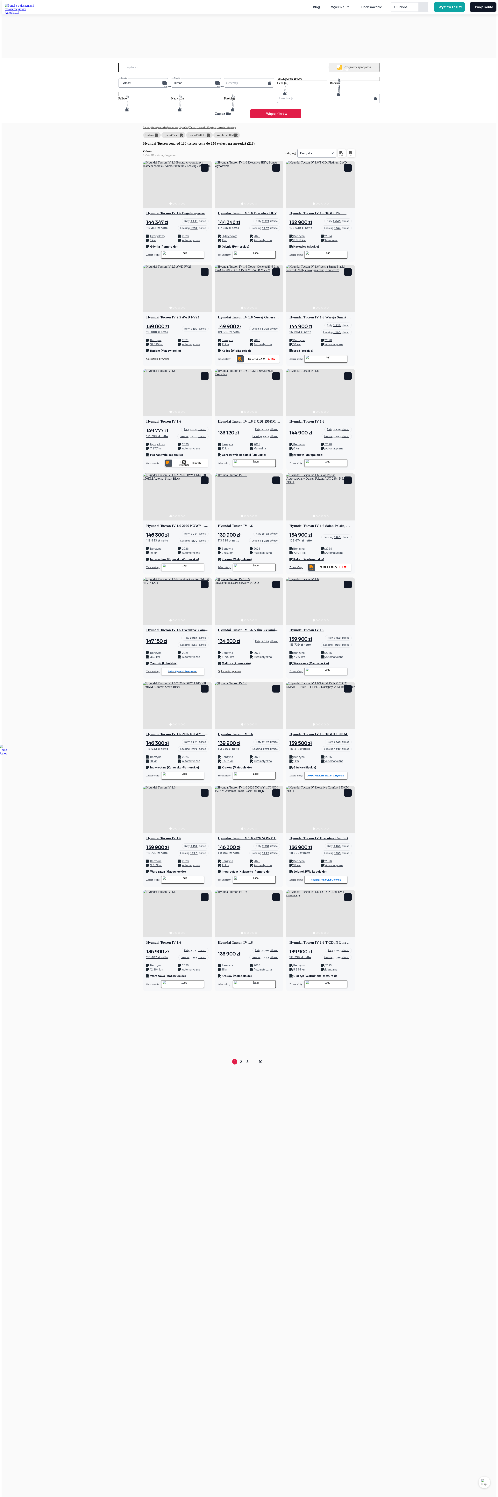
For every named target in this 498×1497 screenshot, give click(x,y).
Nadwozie (177, 98)
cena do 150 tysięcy (226, 127)
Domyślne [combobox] (306, 153)
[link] (195, 221)
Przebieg (229, 98)
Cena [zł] (282, 83)
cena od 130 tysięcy (207, 127)
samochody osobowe (168, 127)
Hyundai (183, 127)
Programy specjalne (357, 67)
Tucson (193, 127)
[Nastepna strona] (351, 1061)
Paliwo (122, 98)
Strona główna (150, 127)
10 (260, 1062)
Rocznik (335, 83)
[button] (143, 83)
